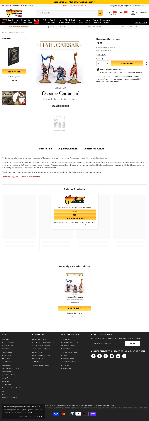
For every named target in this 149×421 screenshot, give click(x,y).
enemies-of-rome (102, 79)
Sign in (137, 12)
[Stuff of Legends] (14, 56)
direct (138, 76)
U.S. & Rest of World (137, 6)
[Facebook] (93, 356)
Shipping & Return (68, 148)
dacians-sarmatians (127, 76)
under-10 (99, 82)
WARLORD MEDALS (141, 23)
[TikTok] (112, 356)
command (106, 76)
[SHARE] (145, 63)
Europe (125, 6)
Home (4, 32)
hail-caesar (118, 79)
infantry (133, 79)
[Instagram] (99, 356)
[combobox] (67, 13)
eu (111, 79)
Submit (132, 343)
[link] (14, 98)
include (126, 79)
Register (144, 12)
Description (45, 148)
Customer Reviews (93, 148)
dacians (115, 76)
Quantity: (99, 59)
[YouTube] (118, 356)
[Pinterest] (105, 356)
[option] (59, 74)
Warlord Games (109, 48)
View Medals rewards (134, 72)
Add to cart (14, 72)
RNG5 (139, 79)
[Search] (69, 13)
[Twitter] (124, 356)
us (105, 82)
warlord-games (113, 82)
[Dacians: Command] (74, 288)
